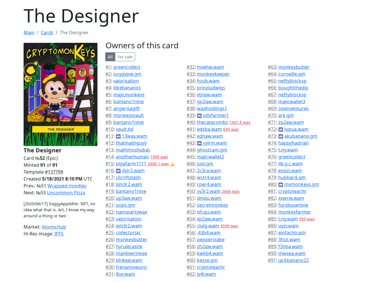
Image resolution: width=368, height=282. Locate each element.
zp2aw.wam (291, 122)
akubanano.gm (300, 136)
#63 (272, 67)
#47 (191, 170)
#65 (272, 81)
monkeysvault (128, 115)
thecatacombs (212, 122)
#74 (272, 143)
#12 (110, 143)
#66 (272, 88)
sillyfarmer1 (216, 115)
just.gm (205, 163)
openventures (293, 108)
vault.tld (124, 129)
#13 (110, 150)
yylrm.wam (215, 143)
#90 (272, 253)
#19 (110, 191)
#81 (272, 191)
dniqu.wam (209, 198)
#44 (191, 150)
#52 (191, 205)
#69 (272, 108)
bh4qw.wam (129, 260)
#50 (191, 191)
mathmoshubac (133, 150)
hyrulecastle (129, 246)
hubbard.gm (292, 177)
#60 (191, 260)
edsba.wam (209, 129)
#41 (191, 129)
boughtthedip (293, 88)
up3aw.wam (129, 198)
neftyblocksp (292, 81)
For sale (125, 57)
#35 (191, 88)
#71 (272, 122)
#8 (108, 115)
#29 (110, 260)
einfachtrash (292, 232)
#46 (191, 163)
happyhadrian (293, 143)
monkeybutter (131, 239)
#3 (108, 81)
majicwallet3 (291, 101)
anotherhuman (132, 157)
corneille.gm (291, 74)
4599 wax (229, 226)
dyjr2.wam (133, 170)
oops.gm (125, 205)
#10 (110, 129)
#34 (191, 81)
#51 (191, 198)
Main (29, 32)
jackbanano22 (293, 260)
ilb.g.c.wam (290, 163)
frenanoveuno (131, 267)
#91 (272, 260)
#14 (110, 157)
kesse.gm (207, 260)
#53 (191, 212)
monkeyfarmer (294, 212)
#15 (110, 163)
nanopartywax (131, 212)
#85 (272, 219)
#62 (191, 274)
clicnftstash (128, 177)
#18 (110, 184)
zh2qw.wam (210, 246)
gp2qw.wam (210, 101)
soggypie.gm (127, 74)
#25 (110, 232)
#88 (272, 239)
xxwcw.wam (291, 198)
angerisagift (126, 108)
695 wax (231, 129)
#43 (191, 143)
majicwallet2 (210, 157)
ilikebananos (127, 88)
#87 (272, 232)
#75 (272, 150)
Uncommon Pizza (66, 192)
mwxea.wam (292, 253)
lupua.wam (296, 129)
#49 (191, 184)
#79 (272, 177)
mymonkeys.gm (301, 184)
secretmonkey (212, 205)
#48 (191, 177)
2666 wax (230, 191)
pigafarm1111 (131, 163)
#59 (191, 253)
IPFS (59, 234)
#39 (191, 115)
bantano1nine (128, 101)
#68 (272, 101)
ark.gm (286, 115)
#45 (191, 157)
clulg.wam (208, 225)
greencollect (126, 67)
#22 (110, 212)
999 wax (307, 219)
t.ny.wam (288, 150)
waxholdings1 (212, 108)
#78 (272, 170)
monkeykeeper (213, 74)
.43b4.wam (209, 232)
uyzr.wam (288, 225)
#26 (110, 239)
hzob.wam (208, 81)
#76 (272, 157)
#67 (272, 94)
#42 (191, 136)
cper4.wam (209, 184)
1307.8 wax (239, 122)
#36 (191, 94)
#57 (191, 239)
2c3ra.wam (209, 170)
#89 (272, 246)
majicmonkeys (129, 94)
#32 (191, 67)
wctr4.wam (209, 177)
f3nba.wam (290, 246)
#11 (110, 136)
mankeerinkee (131, 253)
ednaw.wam (210, 136)
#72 (272, 129)
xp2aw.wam (210, 219)
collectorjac (128, 232)
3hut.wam (289, 239)
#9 (108, 122)
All (110, 57)
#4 (108, 88)
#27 (110, 246)
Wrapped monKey (67, 186)
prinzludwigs (211, 88)
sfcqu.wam (209, 212)
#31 (110, 274)
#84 (272, 212)
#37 (191, 101)
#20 (110, 198)
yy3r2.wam (209, 191)
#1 (108, 67)
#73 (272, 136)
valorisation (126, 81)
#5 (108, 94)
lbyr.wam (125, 274)
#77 (272, 163)
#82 (272, 198)
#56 (191, 232)
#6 (108, 101)
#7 (108, 108)
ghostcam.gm (212, 150)
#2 (108, 74)
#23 (110, 219)
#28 (110, 253)
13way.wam (134, 136)
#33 (191, 74)
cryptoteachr (211, 267)
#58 (191, 246)
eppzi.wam (290, 170)
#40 (191, 122)
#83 (272, 205)
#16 (110, 170)
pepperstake (211, 239)
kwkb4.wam (210, 253)
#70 (272, 115)
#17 (110, 177)
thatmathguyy (131, 143)
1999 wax (159, 157)
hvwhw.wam (210, 67)
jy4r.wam (206, 274)
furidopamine (293, 205)
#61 (191, 267)
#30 (110, 267)
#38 (191, 108)
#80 (272, 184)
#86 (272, 225)
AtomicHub (54, 227)
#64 (272, 74)
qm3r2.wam (129, 184)
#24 (110, 225)
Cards (47, 32)
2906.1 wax (158, 163)
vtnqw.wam (209, 94)
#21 (110, 205)
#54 (191, 219)
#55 (191, 225)
